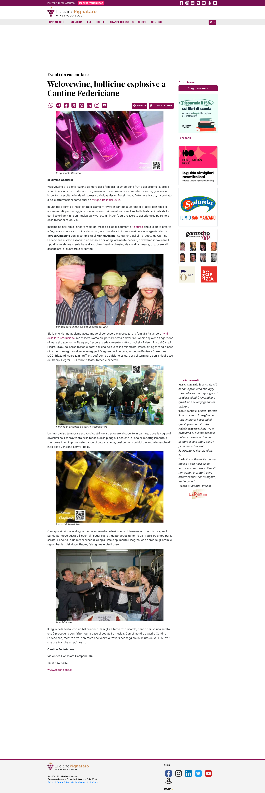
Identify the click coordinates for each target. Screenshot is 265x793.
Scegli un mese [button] (197, 88)
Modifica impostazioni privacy (84, 782)
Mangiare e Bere (81, 22)
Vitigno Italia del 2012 (106, 199)
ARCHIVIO (70, 3)
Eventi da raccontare (68, 74)
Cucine (142, 22)
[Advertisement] (132, 47)
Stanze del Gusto (122, 22)
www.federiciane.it (59, 669)
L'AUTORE (52, 3)
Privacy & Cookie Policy (58, 782)
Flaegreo (137, 226)
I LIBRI (61, 3)
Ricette (101, 22)
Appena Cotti (57, 22)
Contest (157, 22)
